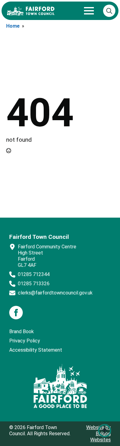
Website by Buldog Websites (98, 433)
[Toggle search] (109, 11)
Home (13, 26)
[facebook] (16, 312)
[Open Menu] (89, 11)
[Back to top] (104, 430)
